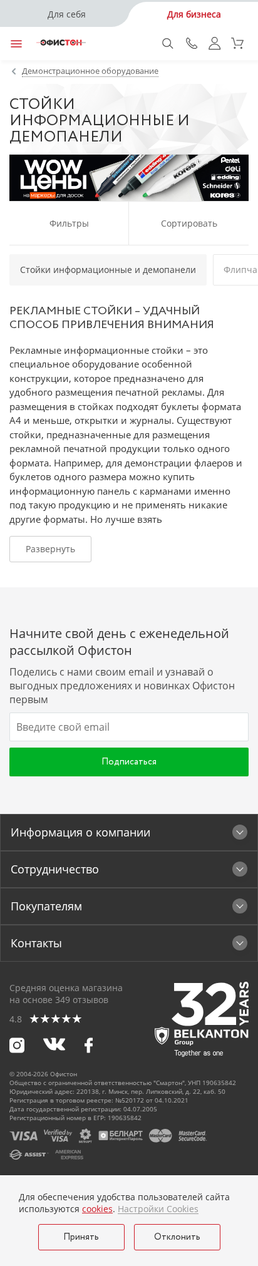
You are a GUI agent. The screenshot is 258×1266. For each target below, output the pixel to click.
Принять (81, 1237)
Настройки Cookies (158, 1209)
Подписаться (129, 762)
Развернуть (50, 549)
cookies (97, 1209)
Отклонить (177, 1237)
